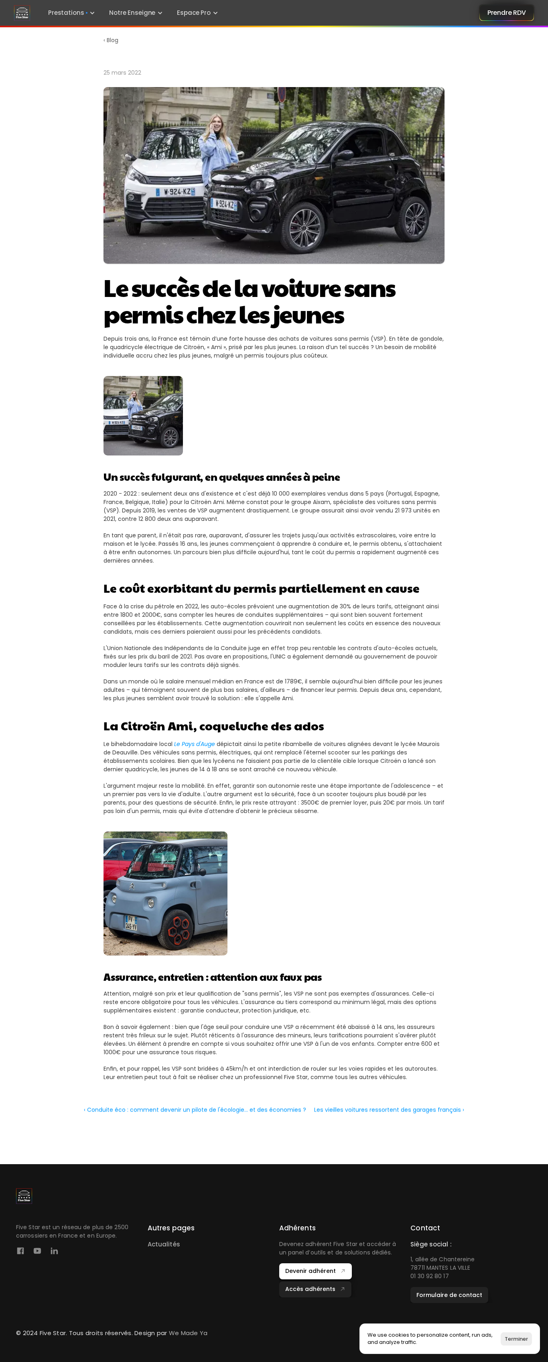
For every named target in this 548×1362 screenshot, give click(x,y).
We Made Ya (188, 1333)
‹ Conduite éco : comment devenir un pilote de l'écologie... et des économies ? (195, 1110)
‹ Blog (111, 40)
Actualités (164, 1244)
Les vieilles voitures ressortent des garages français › (389, 1110)
